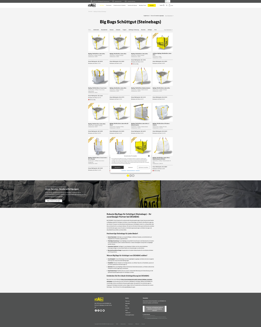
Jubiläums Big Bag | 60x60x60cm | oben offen (162, 54)
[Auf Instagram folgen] (98, 310)
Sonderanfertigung (132, 5)
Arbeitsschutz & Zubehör (120, 5)
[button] (149, 156)
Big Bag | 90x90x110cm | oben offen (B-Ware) (119, 124)
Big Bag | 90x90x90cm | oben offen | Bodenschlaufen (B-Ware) (161, 158)
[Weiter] (133, 175)
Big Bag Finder (142, 5)
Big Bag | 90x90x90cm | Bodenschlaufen (140, 88)
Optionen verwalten (143, 167)
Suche (161, 5)
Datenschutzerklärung (131, 170)
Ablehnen (130, 167)
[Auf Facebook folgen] (96, 310)
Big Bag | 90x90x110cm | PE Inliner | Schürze (161, 124)
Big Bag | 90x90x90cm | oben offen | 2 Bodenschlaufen (140, 124)
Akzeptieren (118, 167)
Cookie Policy (123, 170)
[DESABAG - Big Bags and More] (92, 5)
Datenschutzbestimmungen (152, 318)
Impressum (138, 170)
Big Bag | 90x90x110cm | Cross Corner (97, 88)
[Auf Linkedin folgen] (101, 310)
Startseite (90, 11)
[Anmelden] (166, 5)
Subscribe (165, 307)
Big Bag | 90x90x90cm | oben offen (96, 53)
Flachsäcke (108, 5)
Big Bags (102, 5)
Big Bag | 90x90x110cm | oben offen (161, 88)
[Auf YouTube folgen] (104, 310)
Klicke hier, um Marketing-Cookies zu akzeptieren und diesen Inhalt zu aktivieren (154, 309)
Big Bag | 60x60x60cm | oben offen (139, 53)
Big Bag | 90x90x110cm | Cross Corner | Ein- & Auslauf (97, 158)
